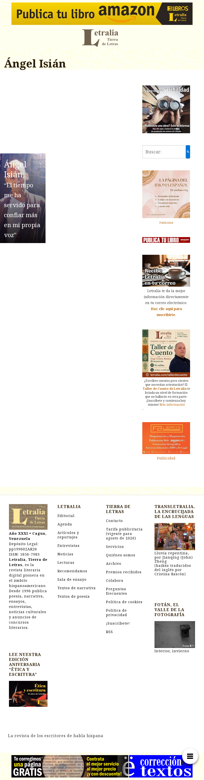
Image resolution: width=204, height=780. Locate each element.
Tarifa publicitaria (124, 533)
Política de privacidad (116, 612)
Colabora (114, 580)
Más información (172, 404)
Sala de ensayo (72, 579)
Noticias (65, 554)
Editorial (66, 515)
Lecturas (65, 562)
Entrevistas (68, 545)
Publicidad (166, 222)
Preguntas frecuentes (116, 591)
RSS (109, 631)
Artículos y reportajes (68, 534)
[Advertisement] (68, 112)
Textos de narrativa (76, 587)
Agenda (64, 524)
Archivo (113, 563)
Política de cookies (124, 601)
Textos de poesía (73, 596)
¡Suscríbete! (118, 623)
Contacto (114, 520)
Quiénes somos (120, 555)
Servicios (115, 546)
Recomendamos (72, 571)
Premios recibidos (124, 572)
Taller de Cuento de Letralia (165, 389)
